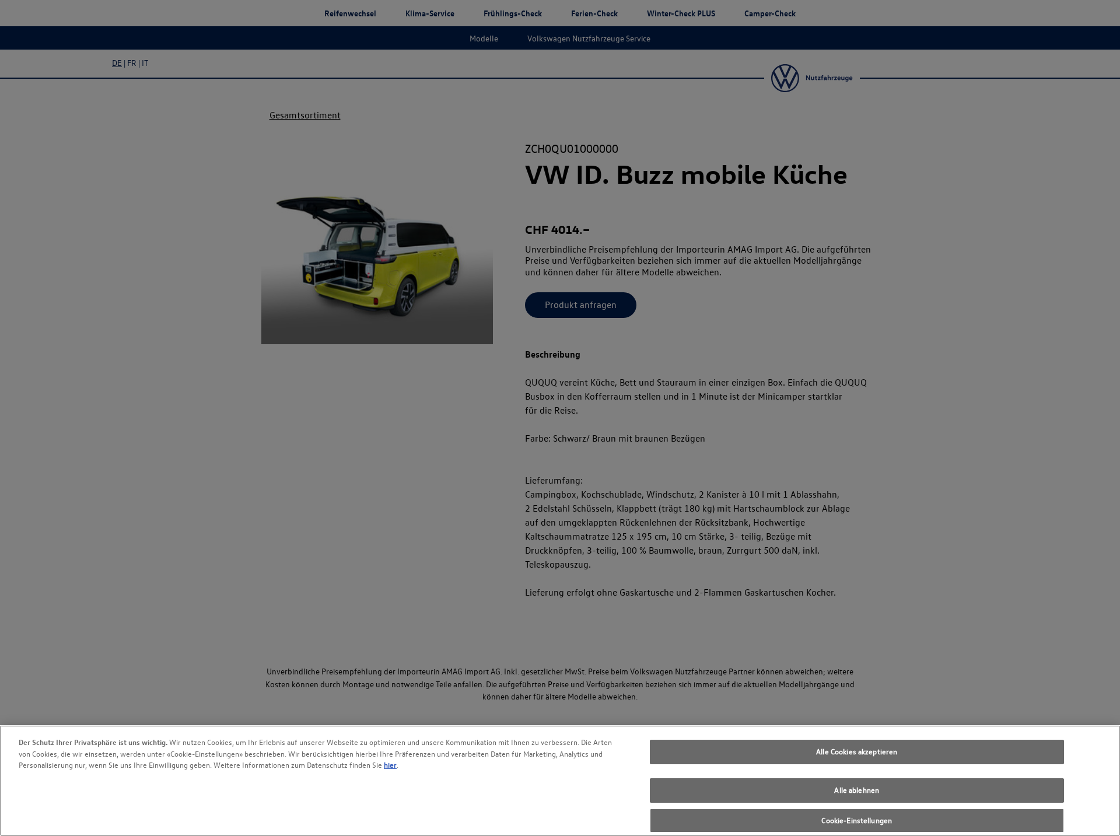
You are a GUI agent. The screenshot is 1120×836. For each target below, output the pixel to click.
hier (390, 764)
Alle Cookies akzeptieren (856, 751)
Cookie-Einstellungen (856, 820)
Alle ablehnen (856, 790)
